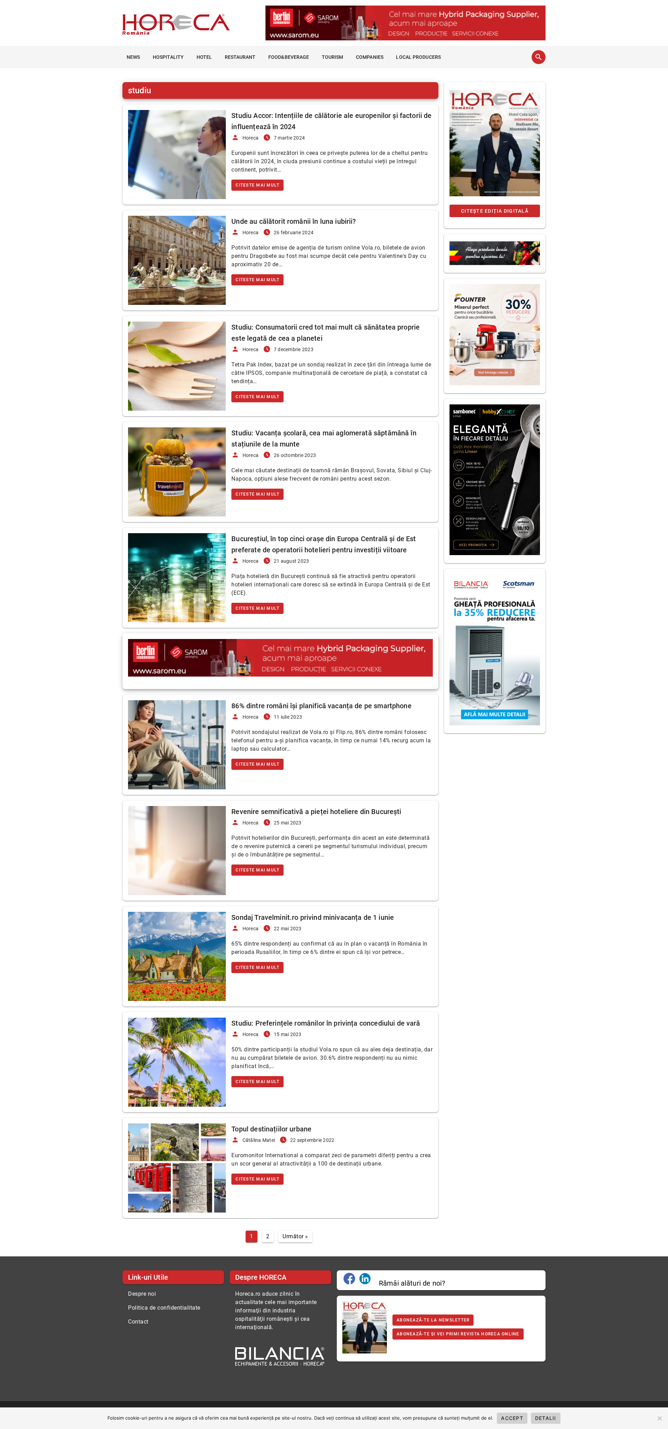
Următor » (295, 1236)
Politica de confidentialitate (164, 1307)
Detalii (545, 1418)
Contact (138, 1321)
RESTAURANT (240, 57)
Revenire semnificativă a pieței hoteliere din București (316, 811)
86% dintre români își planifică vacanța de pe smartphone (321, 706)
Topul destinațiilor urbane (271, 1129)
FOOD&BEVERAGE (288, 57)
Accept (512, 1418)
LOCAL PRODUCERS (418, 57)
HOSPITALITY (168, 57)
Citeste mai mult (257, 185)
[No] (659, 1418)
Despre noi (142, 1293)
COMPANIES (369, 57)
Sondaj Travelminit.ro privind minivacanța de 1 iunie (312, 917)
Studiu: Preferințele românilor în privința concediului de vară (325, 1023)
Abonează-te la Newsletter (433, 1320)
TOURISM (332, 57)
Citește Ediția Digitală (494, 211)
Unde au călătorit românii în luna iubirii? (293, 221)
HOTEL (204, 57)
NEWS (133, 57)
